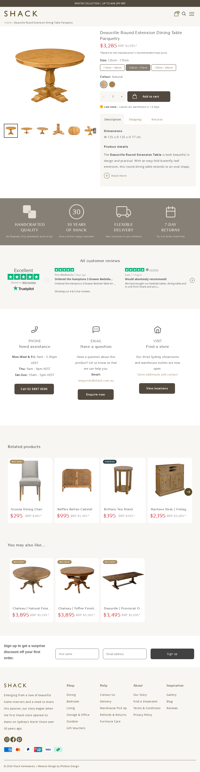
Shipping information (135, 119)
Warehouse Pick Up (113, 708)
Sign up (172, 654)
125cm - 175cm (138, 67)
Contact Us (107, 695)
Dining (71, 695)
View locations (157, 388)
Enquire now (95, 394)
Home (8, 22)
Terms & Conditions (147, 708)
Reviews (172, 708)
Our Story (140, 695)
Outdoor (72, 721)
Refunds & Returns (113, 715)
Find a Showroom (145, 701)
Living (71, 708)
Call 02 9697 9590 (34, 389)
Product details (112, 119)
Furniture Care (110, 721)
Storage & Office (78, 715)
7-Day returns (156, 119)
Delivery (105, 701)
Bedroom (73, 701)
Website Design (47, 766)
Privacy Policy (142, 715)
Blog (170, 701)
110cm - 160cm (112, 67)
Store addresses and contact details (157, 374)
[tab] (112, 119)
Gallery (172, 695)
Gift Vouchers (76, 728)
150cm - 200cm (164, 67)
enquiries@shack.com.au (96, 380)
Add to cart (151, 96)
